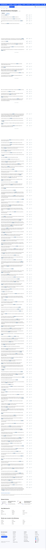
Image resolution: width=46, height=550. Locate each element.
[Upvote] (27, 15)
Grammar (14, 537)
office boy (13, 512)
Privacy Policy (26, 534)
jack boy (24, 510)
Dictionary (14, 533)
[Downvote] (29, 15)
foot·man (13, 510)
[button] (42, 4)
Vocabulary (14, 539)
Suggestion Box (37, 534)
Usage (14, 540)
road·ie (23, 511)
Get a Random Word (4, 536)
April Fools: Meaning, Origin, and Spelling (12, 502)
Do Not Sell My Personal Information (26, 541)
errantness (2, 523)
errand (23, 520)
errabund (2, 520)
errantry (13, 523)
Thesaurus (14, 534)
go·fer (2, 512)
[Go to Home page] (4, 4)
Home (1, 8)
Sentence (4, 8)
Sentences (11, 6)
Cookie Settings (26, 537)
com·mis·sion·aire (25, 512)
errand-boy (2, 521)
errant (12, 522)
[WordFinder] (44, 4)
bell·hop (2, 510)
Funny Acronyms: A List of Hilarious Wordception (27, 502)
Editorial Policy (26, 536)
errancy (13, 520)
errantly (24, 522)
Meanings (3, 13)
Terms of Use (25, 539)
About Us (25, 533)
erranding (24, 521)
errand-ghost (13, 521)
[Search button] (36, 7)
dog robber (13, 511)
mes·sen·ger (2, 511)
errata (23, 523)
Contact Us (36, 533)
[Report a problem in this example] (31, 18)
